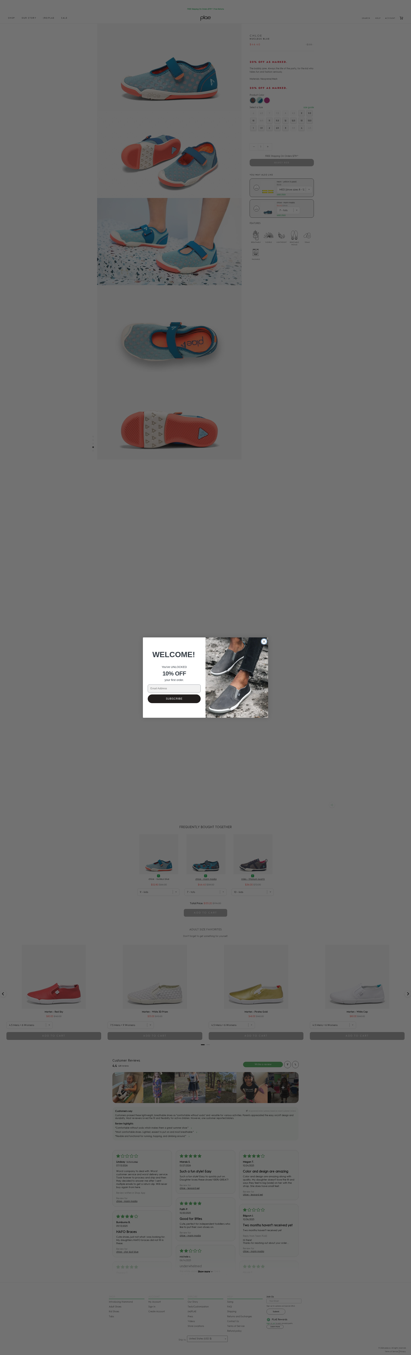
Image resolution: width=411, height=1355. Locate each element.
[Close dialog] (264, 641)
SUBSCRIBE (174, 698)
